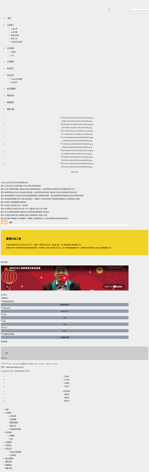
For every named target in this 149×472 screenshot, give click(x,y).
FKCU (65, 331)
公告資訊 (66, 379)
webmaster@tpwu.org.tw (15, 367)
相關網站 (66, 397)
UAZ (64, 324)
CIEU (64, 318)
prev (72, 172)
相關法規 (66, 394)
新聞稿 (4, 222)
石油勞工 (66, 386)
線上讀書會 (66, 391)
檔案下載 (66, 401)
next (76, 172)
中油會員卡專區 (64, 337)
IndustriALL (64, 311)
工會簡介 (66, 376)
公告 (10, 222)
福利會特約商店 (64, 304)
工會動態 (66, 383)
